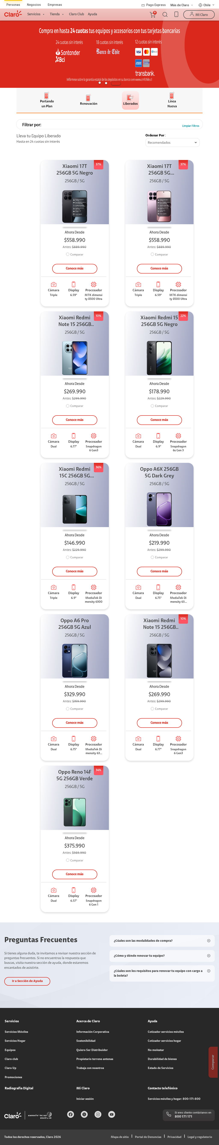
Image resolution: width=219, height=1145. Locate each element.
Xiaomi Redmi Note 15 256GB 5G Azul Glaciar (75, 321)
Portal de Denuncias (148, 1137)
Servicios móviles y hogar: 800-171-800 (174, 1099)
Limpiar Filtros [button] (190, 126)
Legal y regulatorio (200, 1137)
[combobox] (173, 142)
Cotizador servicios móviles (166, 1032)
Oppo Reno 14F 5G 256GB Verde (74, 776)
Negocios (34, 4)
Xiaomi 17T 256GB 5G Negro (74, 170)
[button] (152, 15)
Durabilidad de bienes (162, 1059)
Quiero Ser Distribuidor (92, 1050)
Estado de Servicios (160, 1068)
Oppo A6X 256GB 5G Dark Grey (159, 473)
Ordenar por (154, 135)
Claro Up (10, 1068)
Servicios (33, 14)
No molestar (156, 1050)
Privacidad (174, 1137)
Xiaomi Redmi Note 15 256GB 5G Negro (159, 624)
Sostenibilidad (85, 1041)
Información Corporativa (92, 1032)
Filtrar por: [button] (31, 125)
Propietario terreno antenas (94, 1059)
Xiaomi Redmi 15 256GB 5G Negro (159, 321)
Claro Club (76, 14)
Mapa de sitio (120, 1137)
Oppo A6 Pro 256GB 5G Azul (74, 624)
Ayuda (92, 14)
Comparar (76, 254)
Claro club (11, 1059)
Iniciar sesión (85, 1099)
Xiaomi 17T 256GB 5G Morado (159, 170)
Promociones (13, 1077)
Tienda (55, 14)
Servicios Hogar (15, 1041)
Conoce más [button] (74, 268)
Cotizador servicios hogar (164, 1041)
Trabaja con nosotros (90, 1068)
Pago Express (156, 5)
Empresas (55, 4)
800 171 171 (183, 1116)
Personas (13, 4)
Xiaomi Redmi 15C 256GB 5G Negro (74, 473)
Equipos (10, 1050)
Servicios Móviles (16, 1032)
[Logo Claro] (13, 13)
